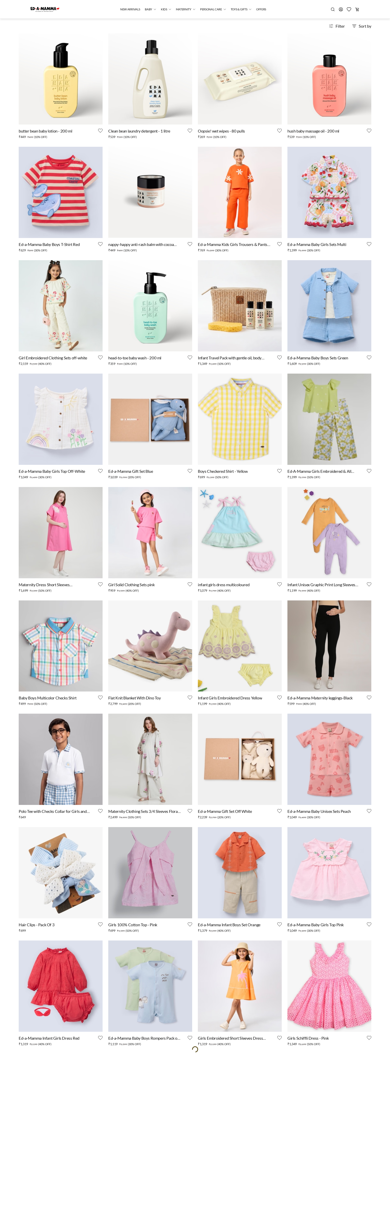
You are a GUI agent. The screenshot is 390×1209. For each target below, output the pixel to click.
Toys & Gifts (239, 9)
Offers (261, 9)
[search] (332, 9)
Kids (164, 9)
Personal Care (211, 9)
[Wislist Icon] (100, 131)
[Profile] (340, 9)
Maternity (183, 9)
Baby (148, 9)
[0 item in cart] (357, 9)
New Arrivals (130, 9)
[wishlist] (349, 9)
